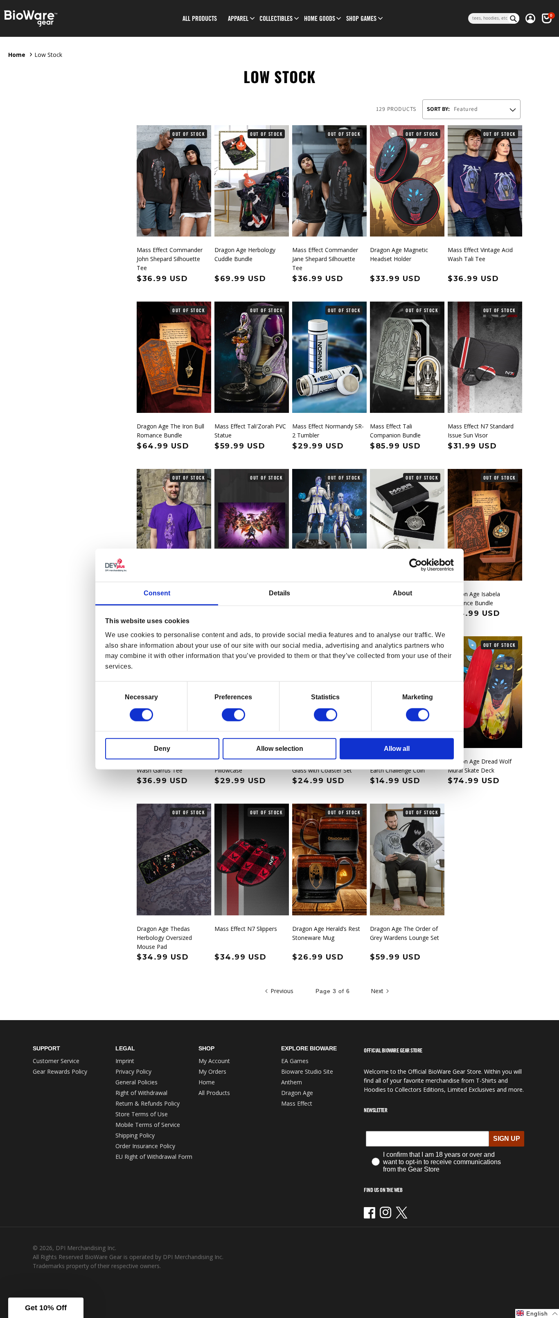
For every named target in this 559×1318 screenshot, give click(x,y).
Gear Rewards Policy (60, 1071)
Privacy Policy (133, 1071)
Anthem (291, 1082)
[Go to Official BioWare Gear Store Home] (65, 18)
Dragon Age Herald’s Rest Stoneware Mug (326, 933)
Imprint (124, 1061)
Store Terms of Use (141, 1114)
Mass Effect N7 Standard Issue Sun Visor (481, 430)
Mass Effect (296, 1103)
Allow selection (279, 748)
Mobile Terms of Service (147, 1125)
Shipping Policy (135, 1135)
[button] (238, 18)
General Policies (136, 1082)
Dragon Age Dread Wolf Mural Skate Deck (480, 765)
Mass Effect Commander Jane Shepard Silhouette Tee (325, 259)
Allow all (397, 748)
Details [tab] (279, 593)
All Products (214, 1093)
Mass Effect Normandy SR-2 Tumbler (328, 430)
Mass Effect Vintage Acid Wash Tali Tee (480, 254)
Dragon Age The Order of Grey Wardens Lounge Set (404, 933)
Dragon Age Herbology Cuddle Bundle (244, 254)
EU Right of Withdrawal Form (153, 1156)
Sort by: (438, 109)
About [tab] (402, 593)
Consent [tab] (157, 593)
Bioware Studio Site (307, 1071)
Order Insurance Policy (145, 1146)
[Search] (513, 18)
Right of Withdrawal (141, 1093)
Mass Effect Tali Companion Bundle (395, 430)
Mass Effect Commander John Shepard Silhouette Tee (170, 259)
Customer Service (56, 1061)
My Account (214, 1061)
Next (377, 991)
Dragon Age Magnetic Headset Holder (399, 254)
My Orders (212, 1071)
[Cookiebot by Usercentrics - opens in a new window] (418, 565)
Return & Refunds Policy (147, 1103)
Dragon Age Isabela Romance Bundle (474, 598)
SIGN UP (506, 1138)
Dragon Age (297, 1093)
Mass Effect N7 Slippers (245, 929)
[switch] (233, 714)
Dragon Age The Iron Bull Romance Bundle (170, 430)
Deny (162, 748)
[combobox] (488, 18)
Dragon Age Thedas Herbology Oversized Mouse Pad (164, 938)
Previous (281, 991)
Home (16, 55)
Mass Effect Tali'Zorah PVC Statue (250, 430)
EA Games (295, 1061)
